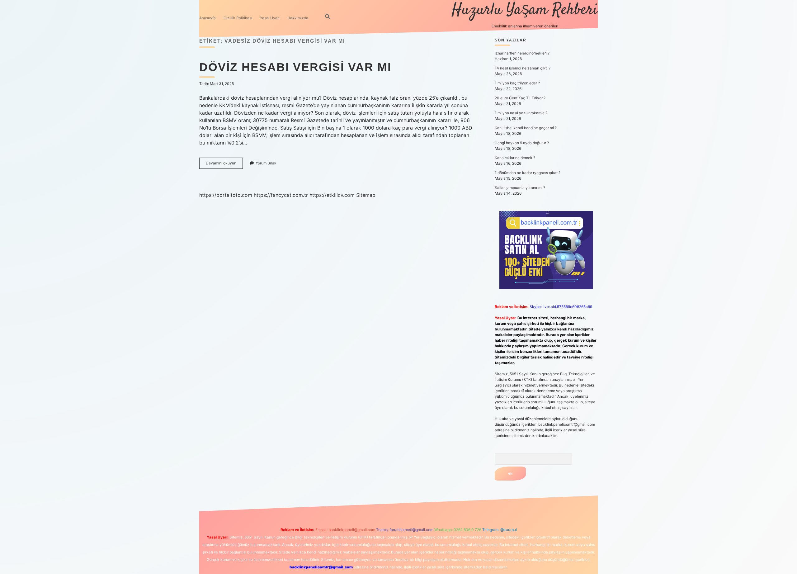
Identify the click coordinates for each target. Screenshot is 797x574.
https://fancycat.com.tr (281, 195)
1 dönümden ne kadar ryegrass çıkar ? (527, 172)
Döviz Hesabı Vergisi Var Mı (295, 67)
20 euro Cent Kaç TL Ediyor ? (520, 98)
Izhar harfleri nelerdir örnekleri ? (522, 53)
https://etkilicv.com (332, 195)
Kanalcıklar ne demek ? (515, 157)
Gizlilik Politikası (238, 18)
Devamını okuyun (224, 164)
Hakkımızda (297, 18)
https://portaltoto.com (225, 195)
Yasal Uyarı (270, 18)
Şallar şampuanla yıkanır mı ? (520, 187)
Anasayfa (207, 18)
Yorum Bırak (266, 163)
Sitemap (365, 195)
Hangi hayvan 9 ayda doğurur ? (522, 142)
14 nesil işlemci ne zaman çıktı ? (522, 68)
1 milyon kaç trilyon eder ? (517, 83)
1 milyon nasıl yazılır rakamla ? (521, 113)
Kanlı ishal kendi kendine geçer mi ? (526, 128)
